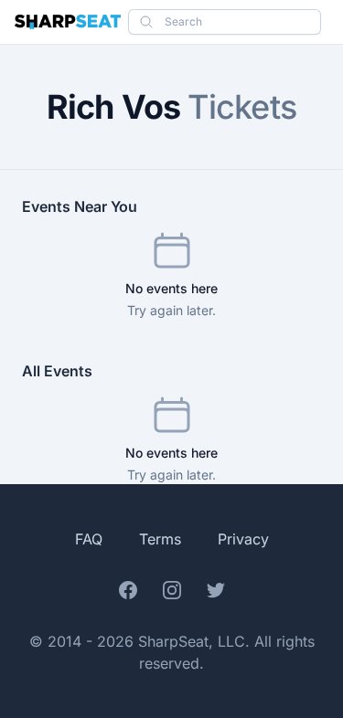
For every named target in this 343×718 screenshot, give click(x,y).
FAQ (88, 539)
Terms (160, 539)
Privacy (243, 539)
